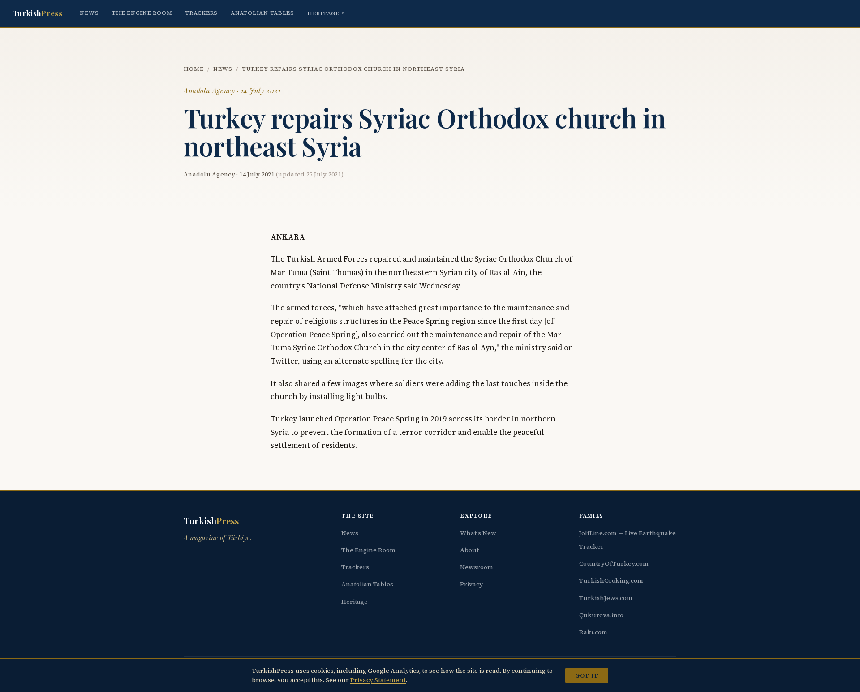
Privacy (471, 584)
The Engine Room (142, 13)
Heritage (325, 13)
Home (194, 69)
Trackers (201, 13)
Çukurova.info (601, 614)
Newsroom (476, 567)
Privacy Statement (378, 679)
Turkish (37, 13)
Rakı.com (593, 632)
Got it (586, 675)
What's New (478, 533)
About (469, 550)
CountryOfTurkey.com (614, 563)
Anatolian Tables (262, 13)
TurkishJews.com (605, 597)
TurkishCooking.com (611, 580)
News (89, 13)
